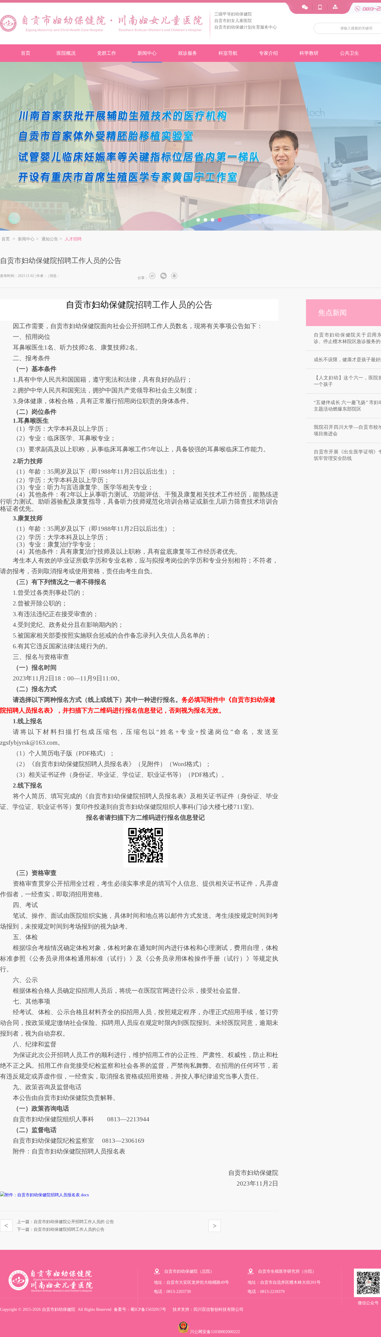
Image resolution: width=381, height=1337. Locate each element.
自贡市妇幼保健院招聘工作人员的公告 (69, 1229)
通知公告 (49, 239)
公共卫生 (349, 53)
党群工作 (106, 53)
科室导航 (228, 53)
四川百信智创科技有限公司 (218, 1309)
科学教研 (308, 53)
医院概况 (66, 53)
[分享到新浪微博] (153, 276)
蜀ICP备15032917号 (148, 1309)
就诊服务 (187, 53)
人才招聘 (73, 239)
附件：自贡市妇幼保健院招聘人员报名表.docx (47, 1195)
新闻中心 (147, 53)
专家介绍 (268, 53)
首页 (25, 53)
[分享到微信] (164, 276)
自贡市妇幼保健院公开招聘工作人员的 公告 (74, 1221)
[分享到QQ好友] (175, 276)
